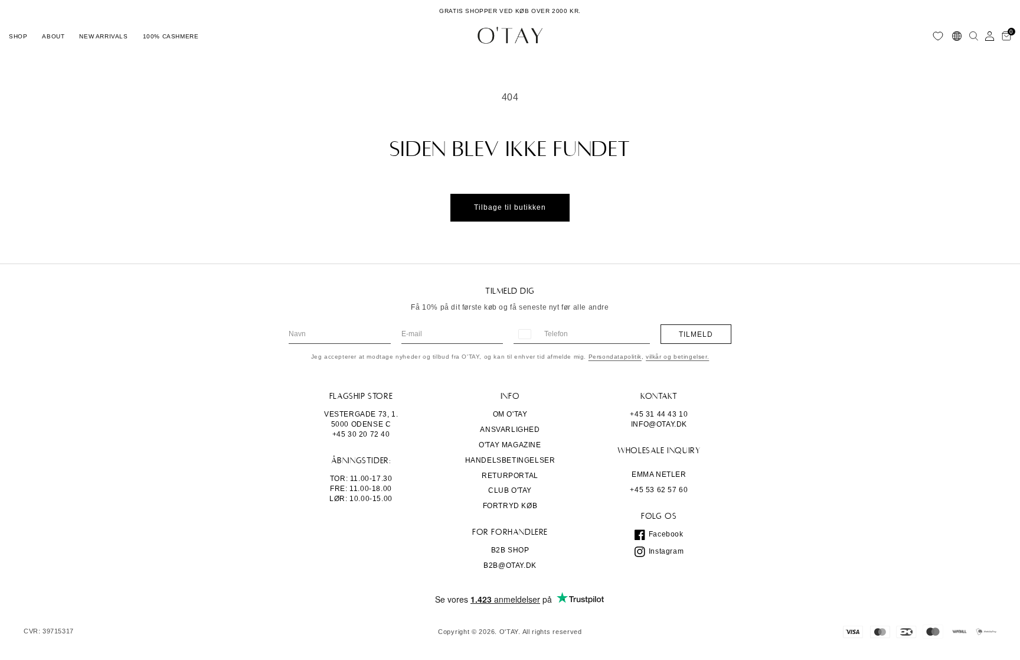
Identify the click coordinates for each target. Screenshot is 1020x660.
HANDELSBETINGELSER (510, 460)
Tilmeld (696, 334)
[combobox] (524, 334)
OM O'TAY (510, 414)
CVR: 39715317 (49, 631)
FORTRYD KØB (510, 506)
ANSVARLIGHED (510, 429)
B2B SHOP (510, 550)
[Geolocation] (957, 36)
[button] (18, 36)
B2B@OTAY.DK (510, 565)
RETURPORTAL (510, 476)
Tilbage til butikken (510, 207)
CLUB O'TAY (510, 490)
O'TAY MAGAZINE (510, 445)
